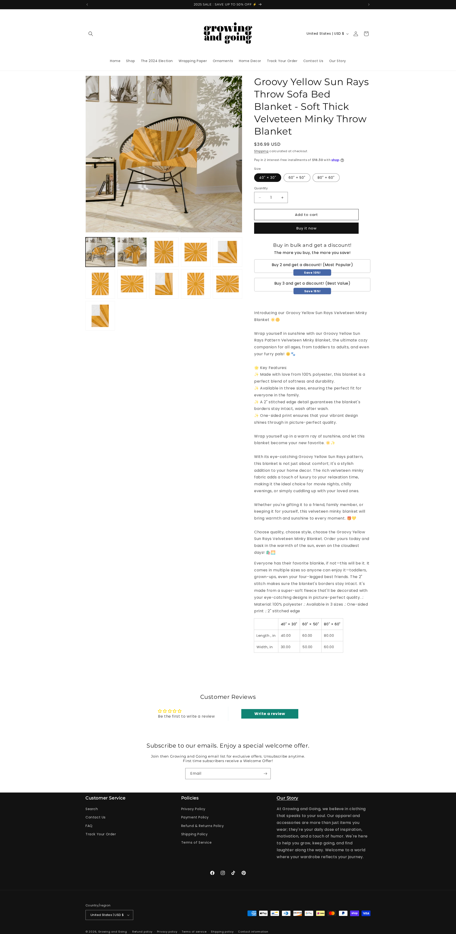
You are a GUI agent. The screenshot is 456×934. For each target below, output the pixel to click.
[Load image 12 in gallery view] (227, 284)
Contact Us (96, 817)
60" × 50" (297, 177)
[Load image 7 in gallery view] (227, 252)
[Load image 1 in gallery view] (100, 252)
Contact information (253, 932)
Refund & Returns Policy (202, 825)
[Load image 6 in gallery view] (195, 252)
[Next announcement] (369, 4)
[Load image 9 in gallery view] (132, 284)
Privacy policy (167, 932)
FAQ (89, 825)
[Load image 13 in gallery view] (100, 316)
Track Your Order (101, 834)
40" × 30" (267, 177)
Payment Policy (195, 817)
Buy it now (306, 228)
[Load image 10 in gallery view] (164, 284)
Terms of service (194, 932)
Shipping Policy (194, 834)
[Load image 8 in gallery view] (100, 284)
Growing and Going (112, 932)
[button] (91, 34)
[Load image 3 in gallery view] (132, 252)
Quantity (261, 188)
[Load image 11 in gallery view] (195, 284)
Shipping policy (222, 932)
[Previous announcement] (87, 4)
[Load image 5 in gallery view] (164, 252)
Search (92, 809)
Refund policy (142, 932)
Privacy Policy (193, 809)
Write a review (269, 713)
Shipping (261, 151)
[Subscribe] (265, 773)
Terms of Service (196, 842)
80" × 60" (326, 177)
